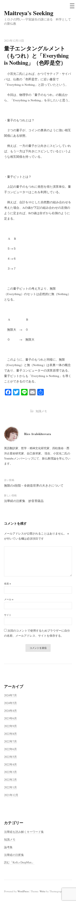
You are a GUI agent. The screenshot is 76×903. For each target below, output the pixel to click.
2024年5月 (10, 703)
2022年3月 (10, 772)
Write (42, 891)
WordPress (23, 891)
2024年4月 (10, 710)
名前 (7, 583)
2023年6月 (10, 718)
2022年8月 (10, 734)
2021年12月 (11, 795)
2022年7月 (10, 741)
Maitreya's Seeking (28, 12)
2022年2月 (10, 779)
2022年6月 (10, 749)
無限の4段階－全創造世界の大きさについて (33, 485)
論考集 (8, 847)
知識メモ (41, 411)
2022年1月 (10, 787)
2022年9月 (10, 726)
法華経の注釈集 (14, 855)
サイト (7, 614)
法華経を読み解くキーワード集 (24, 832)
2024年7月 (10, 695)
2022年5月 (10, 757)
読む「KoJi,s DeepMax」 (19, 862)
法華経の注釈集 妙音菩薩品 (24, 501)
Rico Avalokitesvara (37, 434)
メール (8, 599)
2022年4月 (10, 764)
